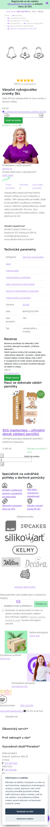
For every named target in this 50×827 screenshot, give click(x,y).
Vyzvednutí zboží (13, 746)
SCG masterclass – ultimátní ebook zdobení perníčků (23, 432)
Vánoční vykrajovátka (34, 23)
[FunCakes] (25, 574)
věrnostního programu (19, 3)
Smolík (26, 304)
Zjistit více (34, 635)
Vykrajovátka (14, 23)
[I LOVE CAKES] (33, 526)
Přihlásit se (41, 604)
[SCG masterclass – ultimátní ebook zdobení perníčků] (25, 407)
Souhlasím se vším (25, 811)
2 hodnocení (28, 83)
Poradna (32, 746)
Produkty (18, 15)
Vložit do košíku (13, 120)
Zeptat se (7, 168)
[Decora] (36, 562)
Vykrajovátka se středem (18, 277)
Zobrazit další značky (25, 587)
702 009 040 (10, 763)
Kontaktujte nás (20, 686)
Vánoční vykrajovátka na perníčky (22, 291)
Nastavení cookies (25, 819)
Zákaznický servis (14, 728)
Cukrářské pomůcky (17, 18)
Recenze (24, 184)
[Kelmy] (25, 550)
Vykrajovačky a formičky (19, 21)
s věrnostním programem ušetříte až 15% (25, 111)
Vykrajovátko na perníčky (18, 297)
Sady (8, 263)
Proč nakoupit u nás (15, 737)
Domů (6, 15)
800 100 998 (26, 705)
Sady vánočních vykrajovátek (21, 26)
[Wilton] (11, 562)
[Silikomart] (25, 538)
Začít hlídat (7, 175)
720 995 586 (10, 769)
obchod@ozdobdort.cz (12, 711)
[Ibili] (11, 526)
